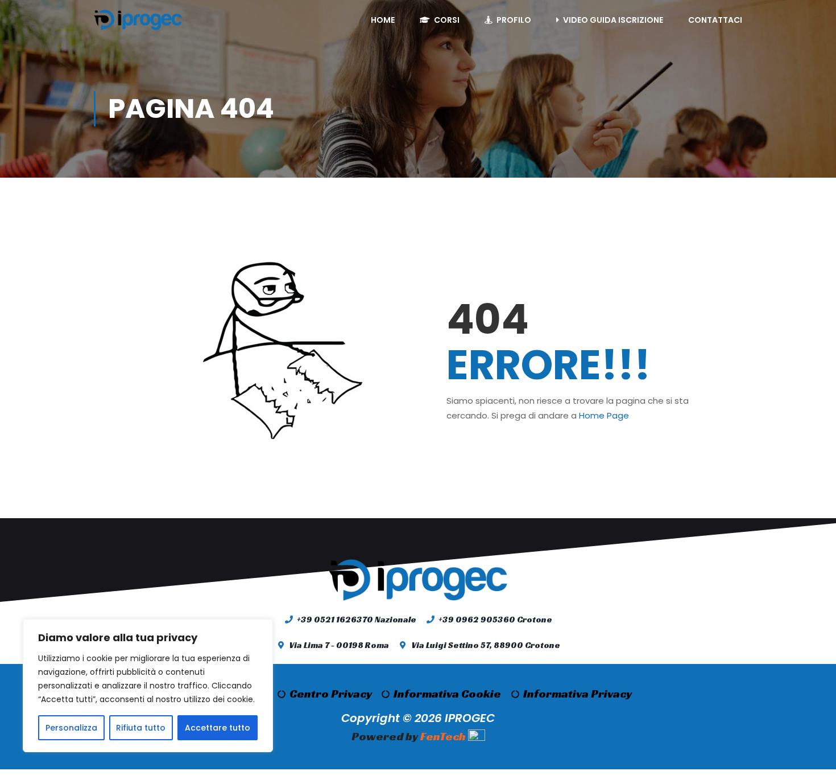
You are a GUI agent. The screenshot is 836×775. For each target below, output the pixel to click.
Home (383, 20)
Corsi (447, 20)
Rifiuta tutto (140, 727)
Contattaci (715, 20)
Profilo (513, 20)
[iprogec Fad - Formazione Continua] (138, 20)
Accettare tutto (217, 727)
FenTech (443, 736)
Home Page (604, 415)
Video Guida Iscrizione (613, 20)
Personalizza (71, 727)
